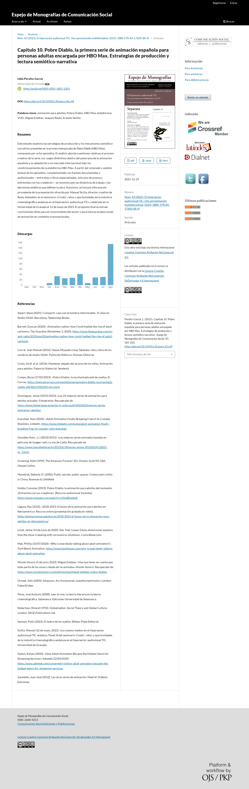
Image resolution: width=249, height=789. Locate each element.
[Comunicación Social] (208, 45)
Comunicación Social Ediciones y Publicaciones (46, 723)
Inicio (20, 34)
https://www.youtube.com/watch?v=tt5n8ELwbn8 (47, 497)
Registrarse (219, 2)
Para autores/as (194, 74)
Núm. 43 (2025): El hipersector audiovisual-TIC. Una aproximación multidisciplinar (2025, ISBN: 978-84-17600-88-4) (83, 38)
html (165, 160)
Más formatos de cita (139, 354)
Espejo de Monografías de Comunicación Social (62, 14)
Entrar (233, 2)
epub (148, 160)
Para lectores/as (194, 68)
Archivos (52, 21)
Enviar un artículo (198, 97)
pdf (132, 160)
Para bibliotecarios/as (197, 79)
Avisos (67, 21)
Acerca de (18, 21)
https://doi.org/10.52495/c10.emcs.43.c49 (49, 101)
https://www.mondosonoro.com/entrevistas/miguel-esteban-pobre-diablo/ (62, 571)
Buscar (230, 21)
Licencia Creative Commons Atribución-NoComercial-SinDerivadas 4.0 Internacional (144, 275)
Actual (37, 21)
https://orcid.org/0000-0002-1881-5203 (46, 88)
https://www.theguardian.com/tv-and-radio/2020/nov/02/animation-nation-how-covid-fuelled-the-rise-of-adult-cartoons (65, 336)
